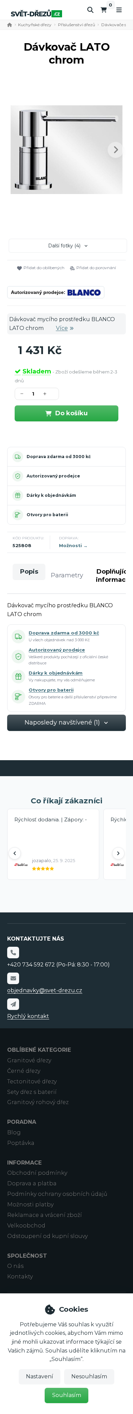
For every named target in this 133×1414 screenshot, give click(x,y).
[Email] (13, 978)
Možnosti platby (30, 1204)
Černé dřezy (23, 1071)
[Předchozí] (15, 853)
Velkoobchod (26, 1225)
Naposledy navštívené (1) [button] (62, 722)
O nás (15, 1266)
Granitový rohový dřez (38, 1102)
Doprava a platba (32, 1183)
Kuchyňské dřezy (34, 24)
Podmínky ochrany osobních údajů (57, 1194)
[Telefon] (13, 952)
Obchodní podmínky (37, 1173)
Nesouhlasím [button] (89, 1376)
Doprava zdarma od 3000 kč (59, 456)
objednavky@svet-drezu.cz (44, 990)
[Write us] (13, 1004)
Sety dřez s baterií (32, 1092)
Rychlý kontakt (28, 1016)
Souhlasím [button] (66, 1395)
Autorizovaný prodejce (53, 475)
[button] (115, 150)
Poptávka (20, 1143)
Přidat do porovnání (96, 267)
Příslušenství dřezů (76, 24)
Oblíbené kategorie (39, 1050)
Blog (14, 1132)
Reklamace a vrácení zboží (44, 1215)
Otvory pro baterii (47, 514)
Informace (24, 1162)
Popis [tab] (29, 571)
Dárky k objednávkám (51, 495)
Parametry (67, 575)
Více (62, 328)
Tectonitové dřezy (32, 1081)
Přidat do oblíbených (44, 267)
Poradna (21, 1122)
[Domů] (36, 13)
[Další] (118, 853)
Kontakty (20, 1276)
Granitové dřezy (29, 1060)
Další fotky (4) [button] (64, 246)
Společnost (27, 1256)
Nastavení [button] (39, 1376)
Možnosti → (73, 545)
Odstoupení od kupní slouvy (47, 1236)
